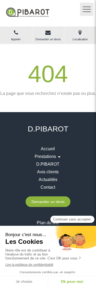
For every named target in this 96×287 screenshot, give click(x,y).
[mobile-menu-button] (86, 9)
